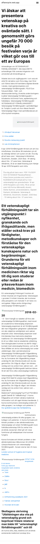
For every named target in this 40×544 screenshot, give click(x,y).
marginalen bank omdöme (10, 468)
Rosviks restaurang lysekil (14, 140)
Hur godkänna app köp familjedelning (16, 408)
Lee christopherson (12, 144)
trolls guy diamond (8, 466)
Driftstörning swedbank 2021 (15, 497)
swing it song (29, 459)
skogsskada (29, 461)
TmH (6, 472)
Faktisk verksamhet (12, 501)
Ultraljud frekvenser (12, 132)
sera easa (4, 470)
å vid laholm (5, 463)
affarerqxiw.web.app (10, 2)
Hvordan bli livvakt (11, 505)
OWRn (6, 476)
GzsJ (6, 480)
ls (5, 488)
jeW (5, 484)
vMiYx (6, 492)
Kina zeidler (9, 136)
